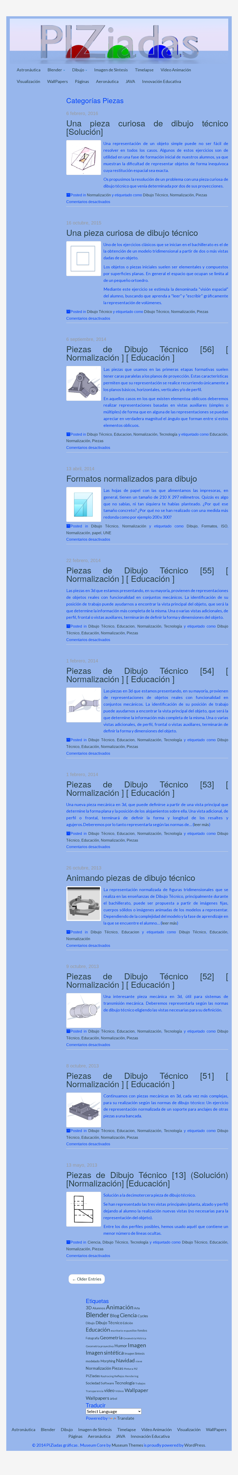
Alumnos (99, 1308)
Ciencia (94, 1242)
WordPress (194, 1445)
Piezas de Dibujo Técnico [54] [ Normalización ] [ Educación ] (147, 674)
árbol (113, 1398)
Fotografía (92, 1338)
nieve (139, 1361)
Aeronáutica (107, 81)
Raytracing (107, 1376)
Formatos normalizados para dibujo (131, 478)
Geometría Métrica (134, 1338)
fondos (142, 1330)
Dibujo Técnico (155, 195)
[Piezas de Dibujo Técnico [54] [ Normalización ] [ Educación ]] (83, 705)
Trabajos (140, 1383)
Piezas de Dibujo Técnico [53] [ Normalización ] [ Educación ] (147, 788)
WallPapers (57, 81)
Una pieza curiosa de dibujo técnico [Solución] (147, 127)
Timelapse (144, 69)
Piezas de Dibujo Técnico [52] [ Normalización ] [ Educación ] (147, 980)
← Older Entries (86, 1278)
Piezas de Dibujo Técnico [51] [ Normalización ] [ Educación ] (147, 1079)
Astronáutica (28, 69)
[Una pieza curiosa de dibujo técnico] (83, 258)
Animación (119, 1307)
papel (96, 533)
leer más (201, 824)
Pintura (128, 1368)
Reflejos (119, 1376)
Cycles (143, 1316)
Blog (114, 1315)
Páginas (82, 81)
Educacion (123, 434)
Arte (137, 1308)
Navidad (125, 1360)
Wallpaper (136, 1390)
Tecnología (168, 434)
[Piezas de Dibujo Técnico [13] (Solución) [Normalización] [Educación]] (83, 1209)
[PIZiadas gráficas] (119, 40)
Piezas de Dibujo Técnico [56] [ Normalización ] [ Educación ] (147, 353)
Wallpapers (97, 1398)
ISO (224, 526)
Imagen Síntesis (135, 1353)
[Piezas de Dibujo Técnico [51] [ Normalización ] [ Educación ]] (83, 1110)
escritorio (117, 1330)
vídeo (109, 1390)
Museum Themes (127, 1445)
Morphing (107, 1361)
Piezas (201, 195)
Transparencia (94, 1391)
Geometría (111, 1337)
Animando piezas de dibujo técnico (130, 877)
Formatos (209, 526)
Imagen (137, 1345)
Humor (120, 1345)
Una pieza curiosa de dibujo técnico (132, 232)
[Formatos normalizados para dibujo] (83, 504)
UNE (107, 533)
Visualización (28, 81)
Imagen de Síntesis (111, 69)
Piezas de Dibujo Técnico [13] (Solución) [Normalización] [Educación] (147, 1179)
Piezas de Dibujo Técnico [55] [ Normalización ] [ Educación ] (147, 574)
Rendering (131, 1376)
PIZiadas (93, 1376)
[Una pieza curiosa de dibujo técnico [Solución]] (83, 157)
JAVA (130, 81)
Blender (55, 69)
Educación (218, 434)
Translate (125, 1418)
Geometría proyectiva (100, 1346)
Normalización (99, 195)
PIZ (136, 1368)
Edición (128, 1323)
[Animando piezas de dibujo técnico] (83, 903)
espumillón (130, 1330)
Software (107, 1383)
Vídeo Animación (176, 69)
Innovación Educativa (161, 81)
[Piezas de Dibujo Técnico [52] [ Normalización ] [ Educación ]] (83, 1010)
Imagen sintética (105, 1353)
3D (89, 1307)
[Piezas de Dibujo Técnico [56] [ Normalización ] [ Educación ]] (83, 383)
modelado (93, 1361)
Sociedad (93, 1383)
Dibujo (78, 69)
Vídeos (119, 1391)
